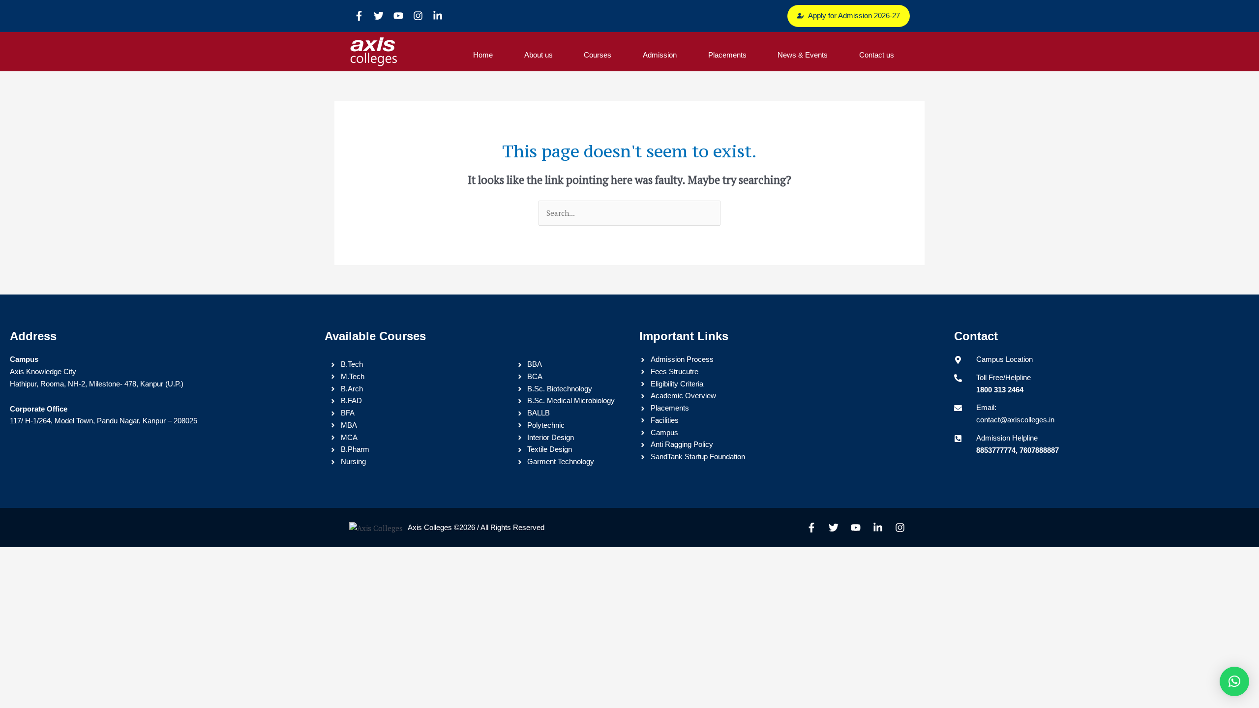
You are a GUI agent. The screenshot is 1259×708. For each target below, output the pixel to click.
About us (538, 55)
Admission (660, 55)
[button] (1234, 681)
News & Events (803, 55)
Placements (727, 55)
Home (483, 55)
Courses (597, 55)
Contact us (876, 55)
